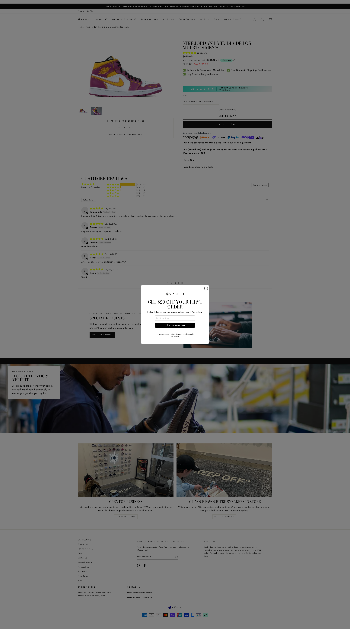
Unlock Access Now (175, 325)
